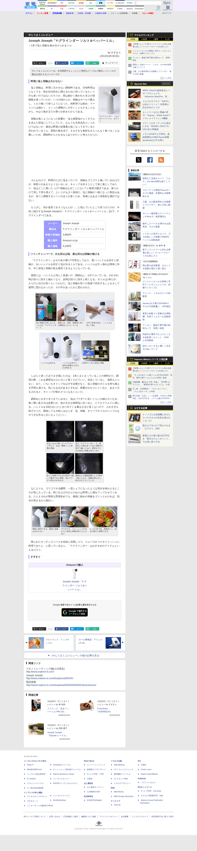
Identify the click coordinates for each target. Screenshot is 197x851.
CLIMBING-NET (93, 792)
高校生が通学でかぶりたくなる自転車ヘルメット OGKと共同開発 (157, 337)
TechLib (117, 805)
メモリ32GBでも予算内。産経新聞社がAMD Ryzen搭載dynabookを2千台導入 (156, 137)
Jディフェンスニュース (123, 769)
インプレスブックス (61, 796)
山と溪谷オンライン (95, 787)
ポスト (41, 63)
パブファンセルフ (148, 782)
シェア (63, 63)
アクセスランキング (144, 35)
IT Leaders (31, 779)
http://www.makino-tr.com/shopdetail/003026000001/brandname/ (61, 685)
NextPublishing (59, 800)
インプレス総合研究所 (36, 774)
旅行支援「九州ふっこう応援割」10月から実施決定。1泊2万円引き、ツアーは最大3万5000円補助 (152, 398)
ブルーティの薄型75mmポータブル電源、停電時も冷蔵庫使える (157, 193)
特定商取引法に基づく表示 (162, 816)
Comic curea (146, 769)
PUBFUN (142, 779)
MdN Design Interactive (123, 796)
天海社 (143, 765)
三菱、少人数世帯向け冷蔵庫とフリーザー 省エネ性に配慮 (157, 204)
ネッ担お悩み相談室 (35, 788)
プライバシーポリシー (108, 816)
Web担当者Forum (34, 769)
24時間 (144, 39)
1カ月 (167, 39)
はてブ (79, 63)
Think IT (30, 765)
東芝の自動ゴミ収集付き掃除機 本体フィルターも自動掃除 (157, 316)
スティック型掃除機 (119, 13)
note (94, 63)
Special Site (140, 84)
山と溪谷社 (88, 783)
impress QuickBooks (149, 774)
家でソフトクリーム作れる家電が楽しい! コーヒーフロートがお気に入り (157, 252)
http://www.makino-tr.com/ (40, 671)
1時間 (132, 39)
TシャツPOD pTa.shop (151, 791)
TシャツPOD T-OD (95, 774)
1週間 (155, 39)
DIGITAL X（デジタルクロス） (65, 783)
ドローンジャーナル (35, 783)
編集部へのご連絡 (88, 816)
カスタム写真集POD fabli (152, 796)
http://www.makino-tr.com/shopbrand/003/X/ (49, 678)
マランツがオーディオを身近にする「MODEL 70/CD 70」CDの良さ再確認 (157, 126)
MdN (113, 788)
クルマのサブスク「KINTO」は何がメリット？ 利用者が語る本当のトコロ (157, 104)
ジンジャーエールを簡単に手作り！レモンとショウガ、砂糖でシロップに (157, 284)
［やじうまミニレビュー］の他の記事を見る (74, 655)
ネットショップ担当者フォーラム (67, 769)
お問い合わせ (54, 816)
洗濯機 (134, 13)
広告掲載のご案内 (70, 816)
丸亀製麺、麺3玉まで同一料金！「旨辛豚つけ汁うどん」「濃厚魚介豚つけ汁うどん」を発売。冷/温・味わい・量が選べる (152, 384)
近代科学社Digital (94, 800)
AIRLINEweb (119, 765)
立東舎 (89, 779)
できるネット (32, 801)
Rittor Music (89, 761)
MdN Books (119, 792)
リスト (50, 63)
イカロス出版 (116, 761)
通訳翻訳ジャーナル (122, 774)
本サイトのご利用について (35, 816)
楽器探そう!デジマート (96, 769)
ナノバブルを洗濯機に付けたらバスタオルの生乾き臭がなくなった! (157, 417)
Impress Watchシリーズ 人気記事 (151, 359)
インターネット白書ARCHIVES (40, 806)
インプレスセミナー (61, 779)
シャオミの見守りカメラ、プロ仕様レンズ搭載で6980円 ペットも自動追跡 (157, 236)
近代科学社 (88, 796)
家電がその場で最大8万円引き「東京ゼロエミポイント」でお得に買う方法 (157, 438)
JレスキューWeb (121, 779)
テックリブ (115, 801)
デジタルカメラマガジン (37, 796)
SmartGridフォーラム (62, 765)
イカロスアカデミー (122, 783)
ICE (139, 761)
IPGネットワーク (145, 787)
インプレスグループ (140, 816)
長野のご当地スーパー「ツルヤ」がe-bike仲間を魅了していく (157, 181)
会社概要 (124, 816)
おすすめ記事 (140, 408)
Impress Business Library (63, 774)
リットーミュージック (96, 765)
